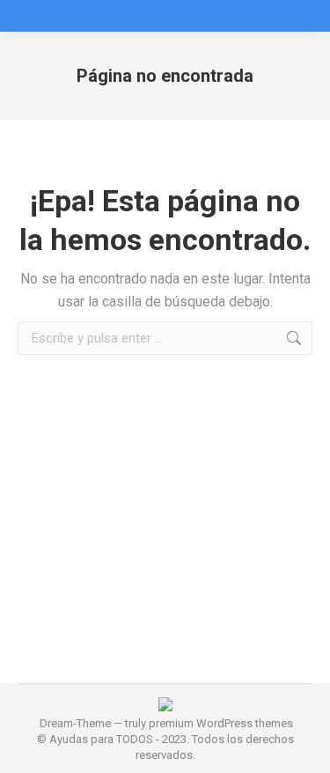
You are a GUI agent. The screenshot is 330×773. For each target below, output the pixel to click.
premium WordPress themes (221, 723)
